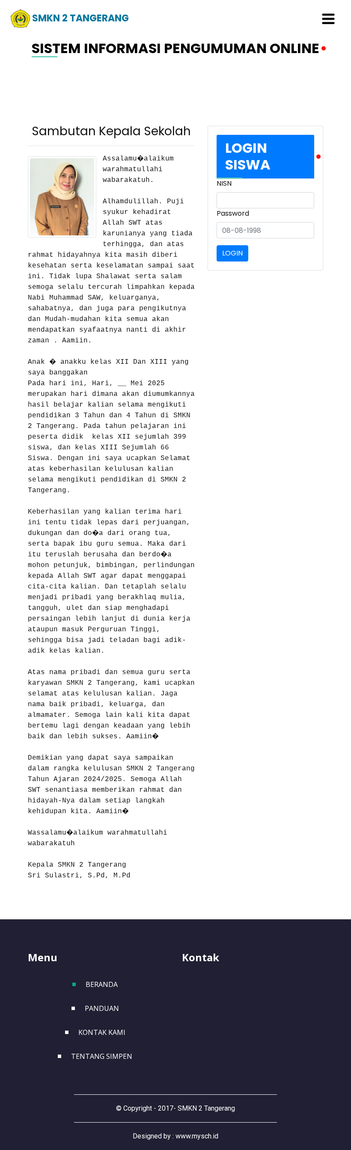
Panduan (102, 1008)
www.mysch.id (197, 1136)
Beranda (102, 984)
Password (233, 213)
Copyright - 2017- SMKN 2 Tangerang (179, 1108)
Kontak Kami (101, 1032)
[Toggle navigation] (328, 18)
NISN (224, 183)
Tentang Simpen (101, 1056)
